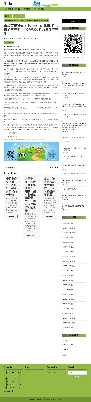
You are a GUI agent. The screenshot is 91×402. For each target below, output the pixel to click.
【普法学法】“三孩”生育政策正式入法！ (73, 139)
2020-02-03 (9, 38)
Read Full (13, 217)
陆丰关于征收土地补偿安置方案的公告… (73, 207)
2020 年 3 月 (67, 299)
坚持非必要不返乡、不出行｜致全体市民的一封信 (74, 181)
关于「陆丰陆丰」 (39, 9)
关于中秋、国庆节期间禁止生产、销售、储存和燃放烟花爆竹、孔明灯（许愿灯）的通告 (30, 194)
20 (13, 385)
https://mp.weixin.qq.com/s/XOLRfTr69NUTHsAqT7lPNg (28, 139)
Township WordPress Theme (39, 399)
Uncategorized (18, 16)
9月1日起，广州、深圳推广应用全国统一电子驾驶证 (74, 149)
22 (18, 385)
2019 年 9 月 (67, 327)
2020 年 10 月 (68, 266)
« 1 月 (6, 394)
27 (13, 388)
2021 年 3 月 (67, 247)
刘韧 (64, 355)
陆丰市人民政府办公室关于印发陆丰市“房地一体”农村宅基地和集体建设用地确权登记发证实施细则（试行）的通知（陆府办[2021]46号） (74, 126)
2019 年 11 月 (68, 318)
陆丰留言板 (27, 9)
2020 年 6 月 (67, 285)
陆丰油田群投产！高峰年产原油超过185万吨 (73, 95)
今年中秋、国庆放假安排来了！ (74, 157)
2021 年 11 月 (68, 233)
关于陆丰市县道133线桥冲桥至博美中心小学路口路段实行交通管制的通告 (74, 84)
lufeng (19, 38)
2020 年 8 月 (67, 275)
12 (10, 381)
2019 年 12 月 (68, 313)
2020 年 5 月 (67, 289)
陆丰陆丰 (9, 3)
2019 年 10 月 (68, 323)
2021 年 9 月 (67, 237)
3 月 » (10, 394)
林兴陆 (65, 341)
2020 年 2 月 (67, 304)
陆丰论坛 (17, 9)
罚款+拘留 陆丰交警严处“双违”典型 (75, 115)
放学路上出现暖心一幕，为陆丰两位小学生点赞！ (74, 196)
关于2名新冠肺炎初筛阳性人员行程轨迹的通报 (73, 74)
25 (8, 388)
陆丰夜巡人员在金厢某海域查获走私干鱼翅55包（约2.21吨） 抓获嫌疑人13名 (74, 106)
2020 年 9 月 (67, 270)
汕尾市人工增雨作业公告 (71, 174)
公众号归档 (8, 9)
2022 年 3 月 (67, 223)
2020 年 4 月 (67, 294)
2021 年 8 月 (67, 242)
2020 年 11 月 (68, 261)
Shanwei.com (68, 344)
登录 (26, 372)
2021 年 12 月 (68, 228)
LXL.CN (66, 349)
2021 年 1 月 (67, 252)
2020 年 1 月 (67, 308)
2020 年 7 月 (67, 280)
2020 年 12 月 (68, 256)
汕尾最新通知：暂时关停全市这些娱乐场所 (74, 166)
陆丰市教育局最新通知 (71, 189)
